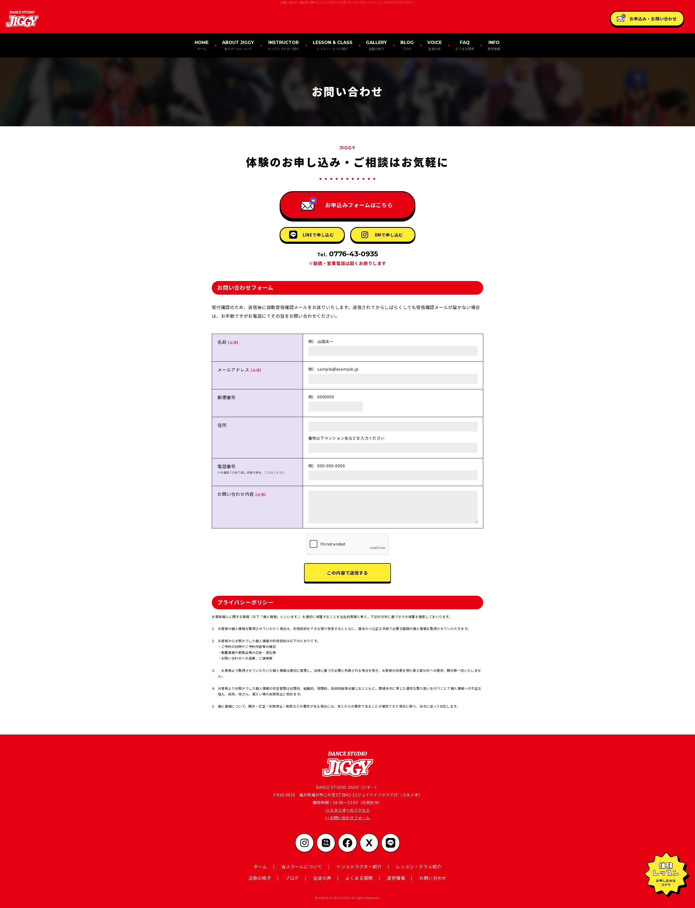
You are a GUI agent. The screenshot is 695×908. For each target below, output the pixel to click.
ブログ (407, 45)
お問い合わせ (433, 878)
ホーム (201, 45)
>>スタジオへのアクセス (347, 810)
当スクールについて (238, 45)
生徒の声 (434, 45)
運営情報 (494, 45)
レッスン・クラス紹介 (332, 45)
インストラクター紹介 (283, 45)
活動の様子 (376, 45)
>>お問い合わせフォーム (347, 817)
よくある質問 (464, 45)
